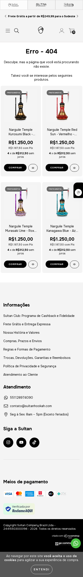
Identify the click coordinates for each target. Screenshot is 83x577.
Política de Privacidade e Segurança (29, 366)
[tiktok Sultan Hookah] (34, 443)
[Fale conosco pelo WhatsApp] (76, 543)
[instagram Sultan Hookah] (8, 443)
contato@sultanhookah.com (31, 406)
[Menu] (8, 30)
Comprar (15, 167)
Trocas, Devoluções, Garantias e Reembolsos (37, 358)
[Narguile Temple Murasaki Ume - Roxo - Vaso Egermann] (33, 264)
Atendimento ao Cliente (20, 375)
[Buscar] (16, 30)
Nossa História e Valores (21, 333)
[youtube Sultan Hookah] (21, 443)
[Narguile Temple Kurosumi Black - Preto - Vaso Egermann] (33, 168)
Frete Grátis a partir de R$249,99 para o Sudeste (41, 16)
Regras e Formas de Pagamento (26, 349)
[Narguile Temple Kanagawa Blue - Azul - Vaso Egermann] (74, 264)
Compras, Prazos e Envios (22, 341)
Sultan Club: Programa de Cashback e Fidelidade (39, 316)
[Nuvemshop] (66, 536)
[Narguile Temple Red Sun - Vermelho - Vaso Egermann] (74, 168)
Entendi (42, 569)
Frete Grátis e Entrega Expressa (26, 324)
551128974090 (21, 398)
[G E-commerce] (65, 544)
